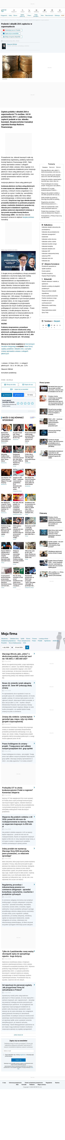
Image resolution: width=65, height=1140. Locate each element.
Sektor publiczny (22, 15)
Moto (42, 15)
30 (60, 325)
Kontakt (24, 1084)
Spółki (22, 638)
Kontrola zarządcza (47, 273)
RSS (17, 1084)
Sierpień (57, 321)
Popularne (45, 167)
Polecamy (43, 513)
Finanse (34, 638)
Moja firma (12, 20)
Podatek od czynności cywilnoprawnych (48, 302)
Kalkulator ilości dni (47, 258)
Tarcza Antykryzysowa (15, 643)
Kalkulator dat (46, 260)
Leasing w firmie (43, 638)
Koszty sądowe (46, 271)
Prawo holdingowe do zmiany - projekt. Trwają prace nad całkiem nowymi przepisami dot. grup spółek (51, 184)
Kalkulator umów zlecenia (49, 239)
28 (54, 325)
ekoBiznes (56, 640)
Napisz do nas (29, 384)
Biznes (15, 15)
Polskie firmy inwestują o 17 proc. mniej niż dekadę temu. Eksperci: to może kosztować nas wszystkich (51, 212)
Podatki (40, 640)
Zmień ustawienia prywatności (34, 1082)
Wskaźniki (48, 279)
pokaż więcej (18, 1035)
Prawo (29, 15)
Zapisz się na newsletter (21, 389)
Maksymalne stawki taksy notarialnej (49, 306)
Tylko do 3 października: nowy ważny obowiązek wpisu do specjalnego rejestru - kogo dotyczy (51, 207)
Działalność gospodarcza (49, 266)
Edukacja (57, 15)
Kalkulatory (48, 225)
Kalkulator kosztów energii (49, 244)
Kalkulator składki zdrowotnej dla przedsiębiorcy (51, 228)
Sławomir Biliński (12, 44)
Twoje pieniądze (35, 15)
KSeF (62, 15)
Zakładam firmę (14, 638)
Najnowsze (52, 167)
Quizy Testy (45, 312)
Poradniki (4, 643)
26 (49, 325)
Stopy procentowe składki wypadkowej (49, 292)
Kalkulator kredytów (47, 246)
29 (57, 325)
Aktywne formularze (51, 264)
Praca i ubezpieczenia (24, 640)
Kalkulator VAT (46, 251)
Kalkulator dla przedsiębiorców (50, 232)
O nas (4, 1082)
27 (51, 325)
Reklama (31, 1084)
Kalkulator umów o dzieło (49, 241)
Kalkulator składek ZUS (48, 248)
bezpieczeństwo (28, 217)
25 (46, 325)
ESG (24, 643)
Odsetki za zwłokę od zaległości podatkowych (51, 287)
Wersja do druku (11, 384)
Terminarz (48, 321)
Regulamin (49, 1082)
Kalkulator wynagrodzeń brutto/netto (48, 235)
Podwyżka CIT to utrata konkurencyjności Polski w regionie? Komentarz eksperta (49, 189)
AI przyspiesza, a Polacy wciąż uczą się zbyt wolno (51, 216)
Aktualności (19, 20)
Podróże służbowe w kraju (49, 298)
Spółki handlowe (46, 268)
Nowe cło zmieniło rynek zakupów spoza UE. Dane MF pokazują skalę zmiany (51, 175)
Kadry (10, 15)
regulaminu (23, 1054)
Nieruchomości (49, 15)
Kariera (57, 1082)
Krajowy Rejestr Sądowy (49, 276)
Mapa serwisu (42, 1084)
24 (43, 325)
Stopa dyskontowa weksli (49, 310)
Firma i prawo (45, 382)
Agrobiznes (47, 640)
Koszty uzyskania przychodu (50, 295)
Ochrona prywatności (15, 1082)
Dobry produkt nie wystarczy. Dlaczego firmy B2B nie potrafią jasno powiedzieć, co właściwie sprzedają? (50, 198)
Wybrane (58, 167)
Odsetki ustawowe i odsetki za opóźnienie (50, 283)
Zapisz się (18, 1060)
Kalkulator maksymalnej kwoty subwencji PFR (50, 255)
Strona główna (4, 20)
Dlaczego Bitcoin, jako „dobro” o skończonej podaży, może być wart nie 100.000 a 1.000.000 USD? (51, 171)
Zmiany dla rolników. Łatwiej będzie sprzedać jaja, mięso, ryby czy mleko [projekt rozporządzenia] (51, 180)
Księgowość (4, 15)
